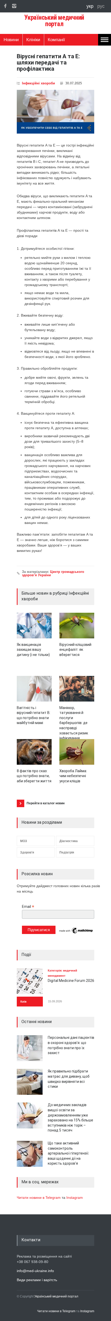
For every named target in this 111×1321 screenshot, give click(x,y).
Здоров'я (27, 852)
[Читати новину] (34, 625)
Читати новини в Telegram (39, 1197)
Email (28, 906)
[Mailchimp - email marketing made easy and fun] (76, 933)
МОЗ (23, 841)
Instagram (74, 1197)
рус (101, 6)
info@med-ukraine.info (35, 1271)
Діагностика (68, 841)
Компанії (56, 39)
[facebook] (5, 6)
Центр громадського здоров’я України (53, 573)
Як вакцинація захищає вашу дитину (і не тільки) (33, 650)
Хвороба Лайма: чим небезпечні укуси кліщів (73, 776)
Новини (11, 39)
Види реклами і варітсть (37, 1280)
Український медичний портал (56, 1296)
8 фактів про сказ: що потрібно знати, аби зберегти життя (34, 776)
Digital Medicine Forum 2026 (71, 981)
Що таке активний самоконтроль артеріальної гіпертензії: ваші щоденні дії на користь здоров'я (68, 1153)
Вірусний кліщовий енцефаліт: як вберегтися (75, 650)
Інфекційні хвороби (38, 83)
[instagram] (14, 6)
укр (90, 6)
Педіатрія (66, 852)
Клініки (33, 39)
